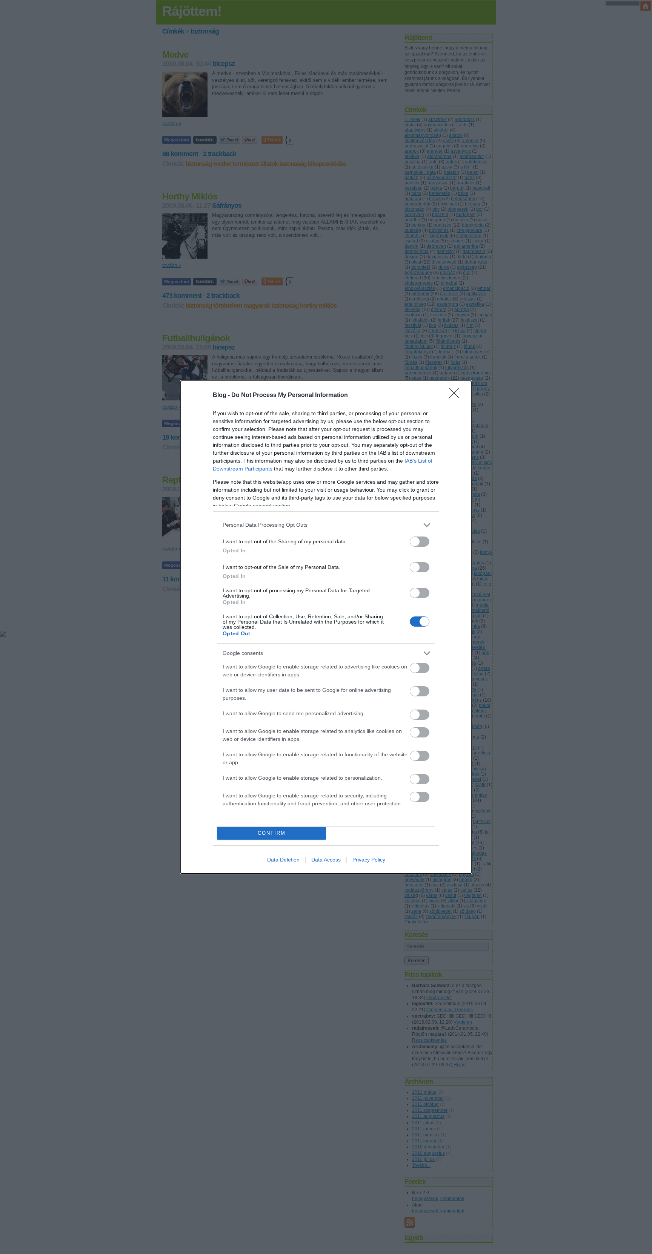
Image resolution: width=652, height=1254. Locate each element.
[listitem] (326, 525)
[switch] (419, 542)
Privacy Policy (368, 860)
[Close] (456, 395)
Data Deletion (283, 860)
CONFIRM (272, 833)
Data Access (326, 860)
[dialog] (326, 627)
